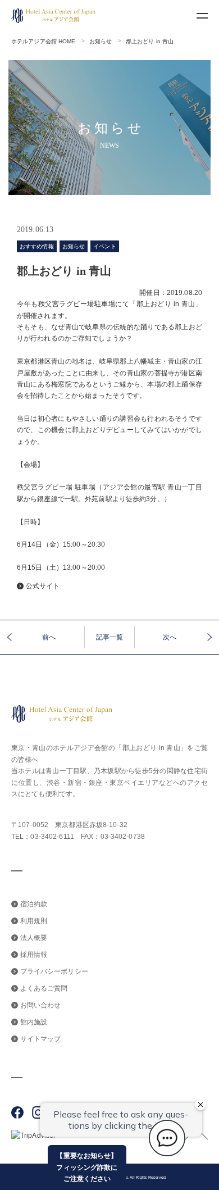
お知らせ (100, 41)
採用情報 (33, 955)
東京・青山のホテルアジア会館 (59, 748)
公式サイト (43, 586)
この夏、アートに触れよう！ (179, 637)
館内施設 (33, 1022)
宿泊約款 (33, 904)
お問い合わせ (40, 1005)
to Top (196, 1134)
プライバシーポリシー (54, 971)
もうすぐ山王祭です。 (52, 637)
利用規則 (33, 921)
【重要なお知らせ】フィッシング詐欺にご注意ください (86, 1167)
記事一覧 (109, 637)
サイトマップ (40, 1039)
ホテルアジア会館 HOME (43, 41)
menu (202, 15)
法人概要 (33, 938)
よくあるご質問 (43, 988)
